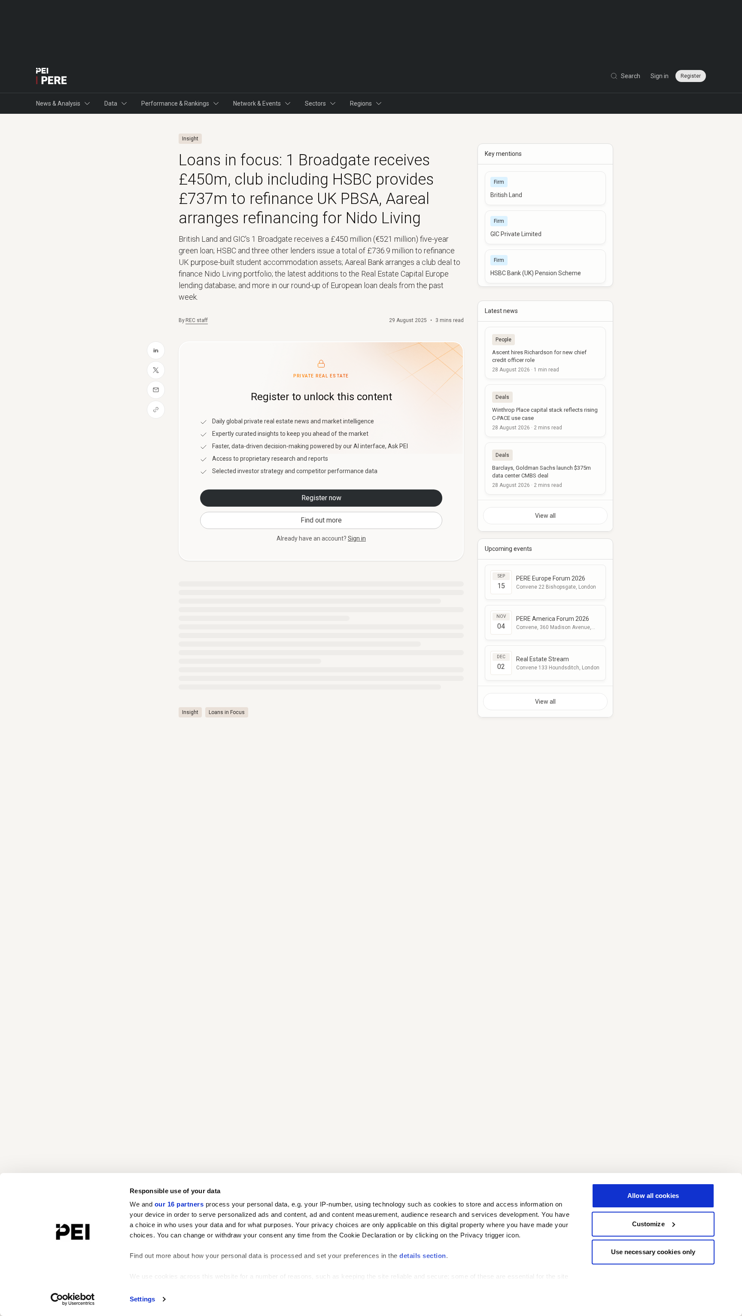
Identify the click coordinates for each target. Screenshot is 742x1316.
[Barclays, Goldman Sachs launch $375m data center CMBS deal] (545, 468)
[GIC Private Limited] (545, 227)
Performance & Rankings (175, 103)
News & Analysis (58, 103)
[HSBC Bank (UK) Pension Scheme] (545, 266)
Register (691, 76)
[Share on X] (156, 370)
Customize (648, 1224)
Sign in (660, 76)
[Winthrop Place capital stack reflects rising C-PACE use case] (545, 410)
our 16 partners (179, 1204)
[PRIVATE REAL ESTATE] (51, 76)
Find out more (321, 520)
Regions (361, 103)
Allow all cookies (653, 1195)
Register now (321, 498)
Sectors (315, 103)
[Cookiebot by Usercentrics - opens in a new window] (72, 1299)
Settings (142, 1299)
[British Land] (545, 188)
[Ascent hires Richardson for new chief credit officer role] (545, 353)
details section (422, 1255)
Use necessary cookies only (653, 1251)
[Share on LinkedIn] (156, 350)
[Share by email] (156, 390)
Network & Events (257, 103)
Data (110, 103)
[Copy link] (156, 410)
